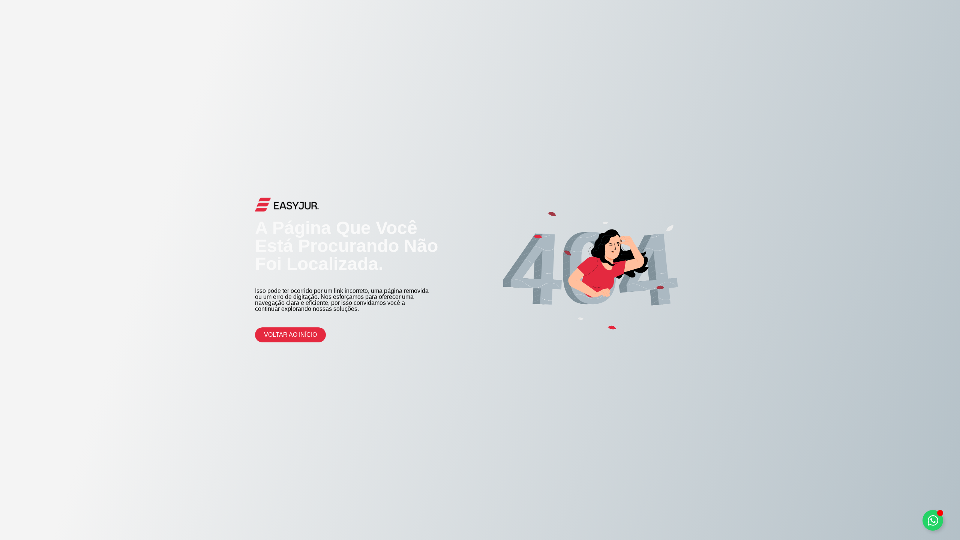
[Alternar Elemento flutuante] (932, 520)
